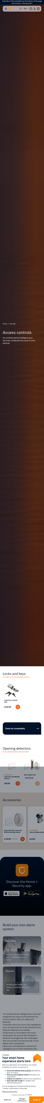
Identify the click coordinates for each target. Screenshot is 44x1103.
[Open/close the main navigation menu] (6, 8)
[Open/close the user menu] (34, 8)
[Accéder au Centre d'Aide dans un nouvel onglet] (31, 8)
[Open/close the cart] (38, 8)
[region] (22, 2)
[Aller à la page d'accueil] (10, 8)
